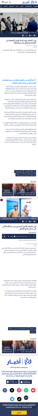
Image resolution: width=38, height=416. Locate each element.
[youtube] (33, 390)
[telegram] (12, 399)
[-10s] (30, 236)
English (6, 2)
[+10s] (34, 236)
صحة (17, 6)
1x (8, 236)
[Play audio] (4, 236)
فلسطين (11, 6)
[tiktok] (19, 399)
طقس (5, 6)
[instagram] (19, 390)
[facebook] (5, 390)
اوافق (19, 413)
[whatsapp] (26, 390)
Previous (36, 209)
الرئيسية (35, 6)
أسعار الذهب (28, 6)
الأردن (21, 6)
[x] (12, 390)
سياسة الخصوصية (10, 407)
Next (2, 209)
